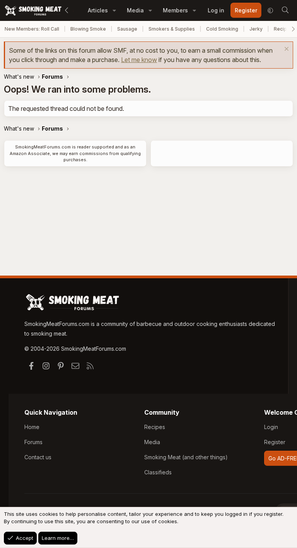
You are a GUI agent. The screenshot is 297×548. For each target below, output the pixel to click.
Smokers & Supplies (171, 29)
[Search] (285, 10)
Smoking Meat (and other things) (186, 457)
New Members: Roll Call (32, 29)
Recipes (154, 427)
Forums (33, 442)
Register (274, 442)
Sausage (127, 29)
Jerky (256, 29)
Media (135, 10)
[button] (114, 10)
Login (271, 427)
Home (31, 427)
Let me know (139, 60)
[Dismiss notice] (285, 50)
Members (175, 10)
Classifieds (158, 472)
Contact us (37, 457)
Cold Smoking (222, 29)
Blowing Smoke (88, 29)
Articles (98, 10)
